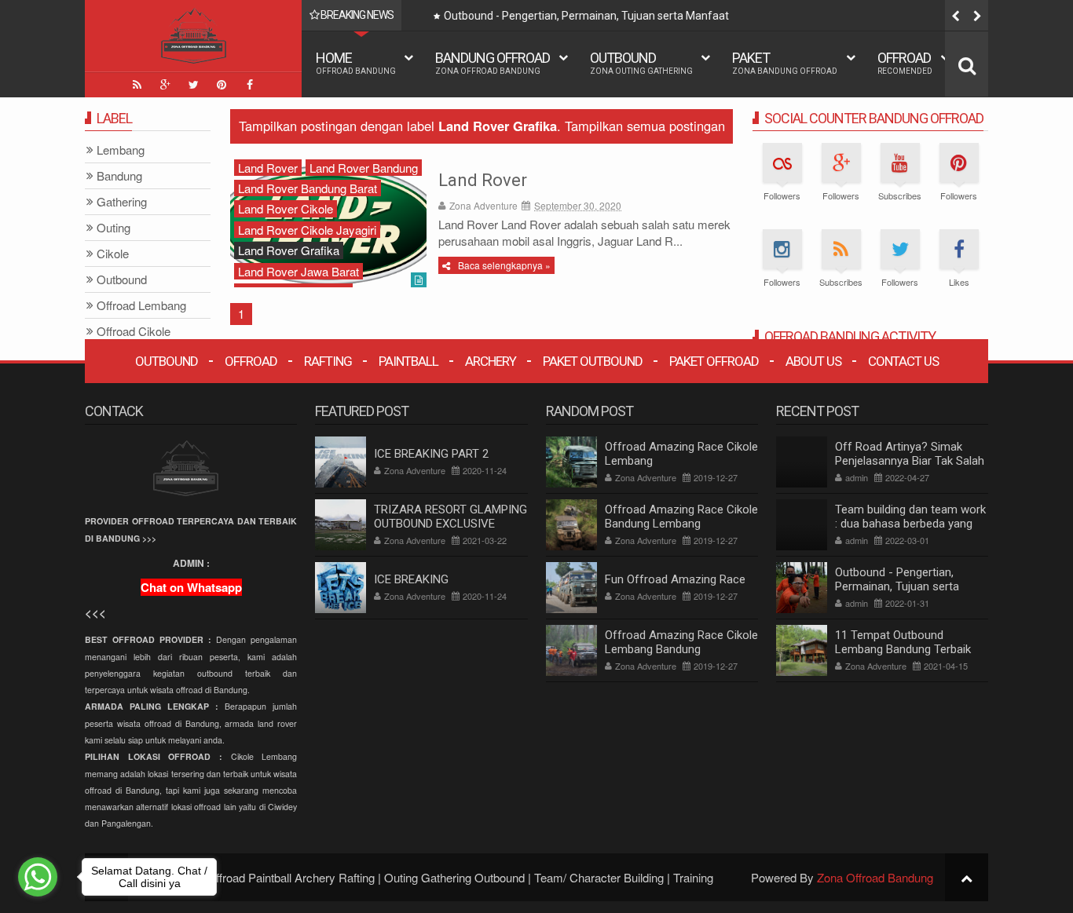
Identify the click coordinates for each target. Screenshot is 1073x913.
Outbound (641, 62)
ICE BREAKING (411, 579)
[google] (165, 84)
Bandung (119, 176)
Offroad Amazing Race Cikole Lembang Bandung (681, 642)
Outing (113, 228)
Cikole (113, 254)
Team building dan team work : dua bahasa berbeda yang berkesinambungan (910, 523)
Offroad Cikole (133, 331)
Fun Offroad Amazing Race (675, 579)
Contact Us (903, 361)
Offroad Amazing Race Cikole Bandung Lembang (681, 516)
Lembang (121, 150)
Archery (490, 361)
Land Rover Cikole (285, 208)
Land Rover (482, 180)
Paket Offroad (714, 361)
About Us (813, 361)
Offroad (904, 62)
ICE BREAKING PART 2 (431, 454)
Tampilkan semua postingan (645, 125)
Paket (784, 62)
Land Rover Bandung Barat (307, 188)
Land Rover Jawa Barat (298, 271)
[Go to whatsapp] (37, 877)
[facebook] (249, 84)
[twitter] (193, 84)
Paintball (408, 361)
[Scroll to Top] (966, 877)
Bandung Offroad (492, 62)
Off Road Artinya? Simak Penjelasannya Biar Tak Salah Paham (909, 461)
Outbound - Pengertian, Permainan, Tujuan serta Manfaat (572, 15)
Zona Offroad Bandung (875, 877)
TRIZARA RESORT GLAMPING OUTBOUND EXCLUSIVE (450, 516)
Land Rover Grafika (288, 250)
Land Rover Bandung (363, 167)
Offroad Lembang (141, 305)
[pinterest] (221, 84)
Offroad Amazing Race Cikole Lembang (681, 454)
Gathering (122, 202)
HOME (356, 62)
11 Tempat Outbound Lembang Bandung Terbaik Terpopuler (903, 649)
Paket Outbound (593, 361)
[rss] (136, 84)
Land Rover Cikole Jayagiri (307, 229)
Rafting (328, 361)
